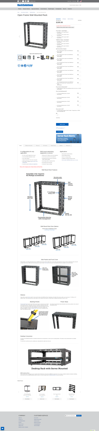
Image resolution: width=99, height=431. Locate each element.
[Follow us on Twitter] (20, 1)
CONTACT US (21, 419)
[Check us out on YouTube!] (23, 1)
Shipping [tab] (61, 145)
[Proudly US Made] (30, 66)
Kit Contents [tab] (45, 145)
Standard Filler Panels (35, 308)
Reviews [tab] (68, 145)
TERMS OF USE (21, 425)
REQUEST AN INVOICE (37, 422)
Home (18, 12)
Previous (18, 392)
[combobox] (75, 5)
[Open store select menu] (80, 1)
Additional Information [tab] (28, 145)
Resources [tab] (38, 145)
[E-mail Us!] (28, 1)
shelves (29, 297)
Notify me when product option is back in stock (65, 27)
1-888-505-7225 (32, 1)
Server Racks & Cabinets (24, 12)
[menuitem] (35, 9)
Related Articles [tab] (53, 145)
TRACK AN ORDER (37, 425)
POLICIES (20, 422)
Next (80, 392)
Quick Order (70, 1)
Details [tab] (20, 145)
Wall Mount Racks (32, 12)
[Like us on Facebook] (18, 1)
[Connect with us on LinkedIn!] (25, 1)
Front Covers (46, 262)
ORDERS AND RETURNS (37, 419)
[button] (20, 36)
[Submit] (80, 5)
